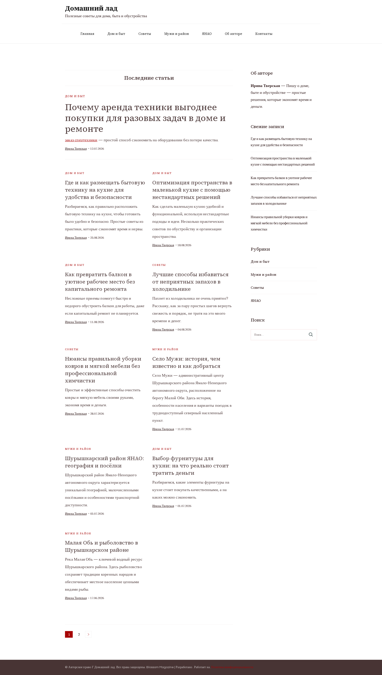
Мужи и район (176, 33)
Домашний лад (91, 8)
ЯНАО (207, 33)
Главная (87, 33)
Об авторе (233, 33)
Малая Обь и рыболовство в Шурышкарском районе (101, 546)
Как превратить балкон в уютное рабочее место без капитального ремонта (100, 282)
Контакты (263, 33)
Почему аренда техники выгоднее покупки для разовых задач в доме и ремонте (145, 118)
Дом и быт (116, 33)
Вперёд (88, 634)
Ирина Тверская (76, 148)
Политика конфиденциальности (232, 667)
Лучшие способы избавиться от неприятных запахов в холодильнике (190, 282)
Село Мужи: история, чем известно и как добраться (186, 362)
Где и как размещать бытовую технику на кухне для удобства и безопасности (105, 190)
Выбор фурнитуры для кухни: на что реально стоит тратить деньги (190, 465)
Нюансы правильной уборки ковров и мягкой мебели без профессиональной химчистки (103, 369)
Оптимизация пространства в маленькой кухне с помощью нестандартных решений (192, 190)
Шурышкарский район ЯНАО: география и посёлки (104, 462)
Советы (144, 33)
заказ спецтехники (81, 140)
